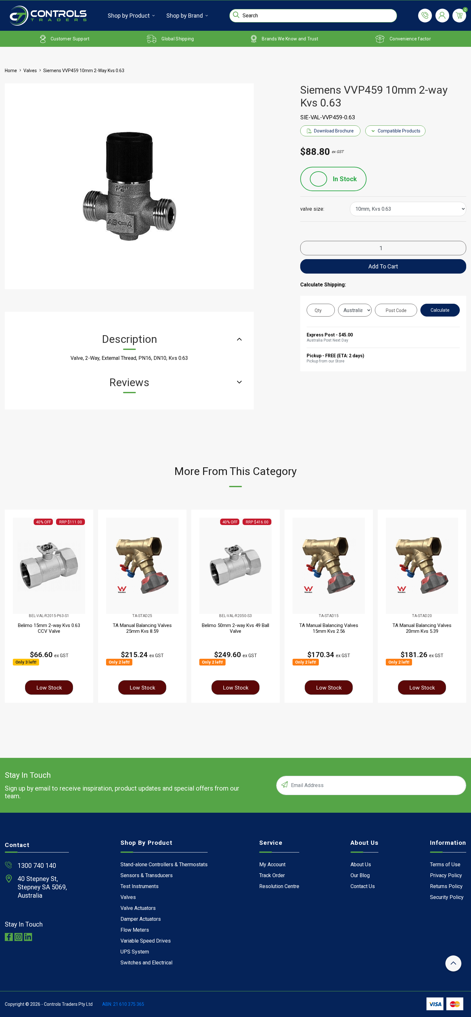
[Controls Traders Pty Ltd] (48, 16)
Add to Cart (383, 266)
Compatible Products (399, 130)
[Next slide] (454, 606)
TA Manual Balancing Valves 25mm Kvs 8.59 (142, 628)
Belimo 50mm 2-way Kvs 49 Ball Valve (235, 628)
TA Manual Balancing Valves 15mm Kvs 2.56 (328, 628)
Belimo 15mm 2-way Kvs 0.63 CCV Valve (49, 628)
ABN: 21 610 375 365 (123, 1004)
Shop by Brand (184, 16)
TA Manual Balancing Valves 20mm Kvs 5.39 (421, 628)
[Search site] (236, 14)
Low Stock (49, 687)
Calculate (440, 310)
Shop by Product (129, 16)
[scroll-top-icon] (453, 963)
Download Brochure (334, 130)
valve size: (312, 209)
